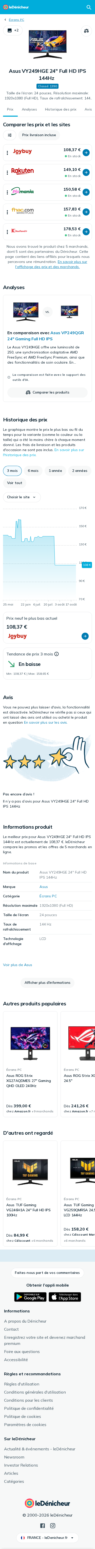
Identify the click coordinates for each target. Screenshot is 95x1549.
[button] (13, 30)
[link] (47, 348)
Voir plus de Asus (17, 965)
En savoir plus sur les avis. (46, 722)
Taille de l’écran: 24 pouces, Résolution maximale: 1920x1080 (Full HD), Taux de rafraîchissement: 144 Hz (47, 96)
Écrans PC (16, 20)
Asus (44, 886)
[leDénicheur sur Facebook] (43, 1525)
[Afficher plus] (7, 153)
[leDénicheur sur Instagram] (53, 1525)
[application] (47, 557)
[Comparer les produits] (86, 31)
